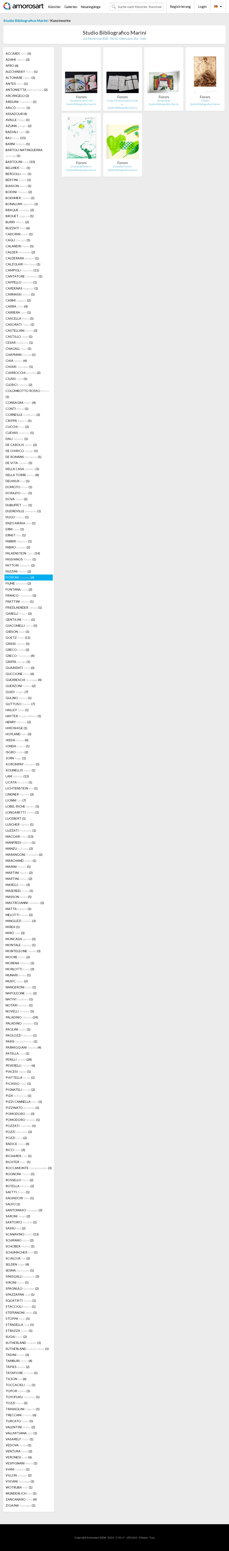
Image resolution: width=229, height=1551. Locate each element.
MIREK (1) (13, 927)
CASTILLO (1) (19, 336)
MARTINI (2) (19, 872)
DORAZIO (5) (19, 493)
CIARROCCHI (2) (23, 373)
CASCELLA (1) (20, 318)
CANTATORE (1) (24, 276)
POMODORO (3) (20, 1114)
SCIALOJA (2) (18, 1258)
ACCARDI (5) (18, 53)
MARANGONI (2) (24, 854)
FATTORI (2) (20, 565)
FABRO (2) (18, 547)
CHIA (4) (16, 360)
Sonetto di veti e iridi (81, 100)
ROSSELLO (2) (19, 1180)
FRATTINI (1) (20, 601)
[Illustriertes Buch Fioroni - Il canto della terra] (81, 138)
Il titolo (205, 100)
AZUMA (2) (19, 126)
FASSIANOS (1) (21, 559)
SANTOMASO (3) (24, 1210)
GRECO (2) (17, 650)
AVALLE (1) (18, 120)
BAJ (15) (16, 138)
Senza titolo (163, 100)
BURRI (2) (17, 222)
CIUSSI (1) (16, 379)
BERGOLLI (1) (18, 174)
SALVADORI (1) (20, 1198)
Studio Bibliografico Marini (25, 20)
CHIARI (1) (19, 366)
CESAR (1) (19, 342)
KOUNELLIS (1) (20, 770)
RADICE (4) (17, 1144)
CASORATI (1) (20, 324)
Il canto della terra (81, 166)
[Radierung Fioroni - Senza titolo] (164, 72)
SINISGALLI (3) (22, 1276)
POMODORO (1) (23, 1120)
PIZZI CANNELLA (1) (24, 1101)
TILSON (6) (16, 1379)
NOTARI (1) (19, 1005)
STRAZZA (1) (19, 1330)
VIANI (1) (18, 1469)
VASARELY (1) (19, 1439)
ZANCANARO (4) (21, 1499)
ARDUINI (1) (21, 102)
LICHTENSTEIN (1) (22, 788)
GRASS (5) (18, 643)
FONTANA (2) (19, 589)
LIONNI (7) (16, 800)
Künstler (54, 7)
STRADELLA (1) (20, 1324)
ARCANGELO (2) (17, 96)
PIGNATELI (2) (20, 1089)
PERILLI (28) (19, 1059)
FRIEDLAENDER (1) (24, 607)
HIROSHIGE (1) (16, 728)
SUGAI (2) (16, 1337)
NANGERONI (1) (21, 987)
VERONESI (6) (19, 1457)
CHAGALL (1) (18, 348)
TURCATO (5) (19, 1421)
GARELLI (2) (19, 613)
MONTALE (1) (21, 945)
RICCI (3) (15, 1150)
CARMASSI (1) (20, 294)
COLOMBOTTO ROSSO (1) (27, 394)
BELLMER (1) (18, 168)
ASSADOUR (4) (16, 114)
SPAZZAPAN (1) (20, 1294)
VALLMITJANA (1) (21, 1433)
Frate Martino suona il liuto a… (122, 102)
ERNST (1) (16, 535)
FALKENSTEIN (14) (23, 553)
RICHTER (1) (18, 1162)
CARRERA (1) (18, 312)
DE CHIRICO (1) (22, 451)
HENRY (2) (18, 722)
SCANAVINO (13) (22, 1234)
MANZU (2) (19, 848)
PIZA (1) (18, 1095)
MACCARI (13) (19, 836)
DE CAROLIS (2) (21, 445)
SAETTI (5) (18, 1192)
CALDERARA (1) (22, 258)
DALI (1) (17, 439)
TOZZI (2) (17, 1403)
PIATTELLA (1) (20, 1077)
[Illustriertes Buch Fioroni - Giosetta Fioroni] (122, 138)
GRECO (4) (20, 656)
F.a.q (152, 1537)
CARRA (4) (17, 306)
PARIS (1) (21, 1041)
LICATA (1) (19, 782)
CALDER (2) (20, 252)
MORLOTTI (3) (20, 969)
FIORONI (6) (20, 577)
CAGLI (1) (18, 240)
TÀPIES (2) (18, 1367)
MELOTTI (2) (19, 915)
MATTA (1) (18, 909)
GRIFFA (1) (18, 662)
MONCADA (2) (21, 939)
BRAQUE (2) (20, 210)
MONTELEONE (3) (23, 951)
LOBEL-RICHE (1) (22, 806)
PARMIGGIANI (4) (23, 1047)
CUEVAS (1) (20, 433)
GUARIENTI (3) (20, 668)
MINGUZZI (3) (21, 921)
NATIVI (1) (19, 999)
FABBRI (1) (19, 541)
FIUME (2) (18, 583)
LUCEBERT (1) (16, 818)
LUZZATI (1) (21, 830)
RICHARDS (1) (19, 1156)
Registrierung (180, 6)
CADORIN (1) (19, 234)
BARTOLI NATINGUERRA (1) (24, 153)
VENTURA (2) (19, 1451)
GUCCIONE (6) (20, 674)
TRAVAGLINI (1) (23, 1409)
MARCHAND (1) (21, 860)
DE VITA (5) (19, 463)
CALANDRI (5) (20, 246)
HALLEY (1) (17, 710)
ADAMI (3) (18, 59)
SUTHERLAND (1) (23, 1343)
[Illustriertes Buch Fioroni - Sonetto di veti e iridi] (81, 72)
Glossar (143, 1537)
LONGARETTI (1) (22, 812)
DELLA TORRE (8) (22, 475)
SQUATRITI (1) (21, 1300)
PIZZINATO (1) (22, 1108)
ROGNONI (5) (20, 1174)
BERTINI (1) (18, 180)
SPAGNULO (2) (22, 1288)
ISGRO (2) (17, 752)
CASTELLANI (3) (21, 330)
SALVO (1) (13, 1204)
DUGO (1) (17, 517)
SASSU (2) (15, 1228)
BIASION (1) (18, 186)
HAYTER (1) (23, 716)
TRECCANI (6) (21, 1415)
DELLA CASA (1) (22, 469)
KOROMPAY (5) (22, 764)
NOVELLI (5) (20, 1011)
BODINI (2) (19, 192)
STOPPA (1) (18, 1318)
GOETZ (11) (18, 637)
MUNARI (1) (18, 975)
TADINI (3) (17, 1355)
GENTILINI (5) (20, 619)
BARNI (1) (18, 144)
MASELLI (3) (18, 885)
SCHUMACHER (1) (22, 1252)
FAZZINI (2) (18, 571)
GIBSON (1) (17, 631)
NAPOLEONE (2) (21, 993)
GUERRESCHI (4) (24, 680)
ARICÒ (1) (18, 108)
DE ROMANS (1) (23, 457)
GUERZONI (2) (21, 686)
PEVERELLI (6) (20, 1065)
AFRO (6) (12, 65)
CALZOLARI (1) (23, 264)
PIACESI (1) (18, 1071)
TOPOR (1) (18, 1391)
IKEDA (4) (17, 740)
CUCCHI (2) (17, 427)
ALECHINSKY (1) (22, 71)
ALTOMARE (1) (20, 77)
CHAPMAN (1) (21, 354)
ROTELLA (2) (20, 1186)
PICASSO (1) (18, 1083)
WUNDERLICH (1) (21, 1493)
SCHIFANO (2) (20, 1240)
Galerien (70, 7)
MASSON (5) (19, 897)
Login (202, 6)
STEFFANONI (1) (21, 1312)
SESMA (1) (20, 1270)
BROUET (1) (20, 216)
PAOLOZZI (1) (21, 1035)
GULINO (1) (19, 698)
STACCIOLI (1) (21, 1306)
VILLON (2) (19, 1475)
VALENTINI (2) (20, 1427)
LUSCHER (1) (20, 824)
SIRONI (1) (17, 1282)
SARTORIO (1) (21, 1222)
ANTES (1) (17, 83)
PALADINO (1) (22, 1023)
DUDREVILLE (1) (23, 511)
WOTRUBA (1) (19, 1487)
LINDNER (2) (20, 794)
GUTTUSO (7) (20, 704)
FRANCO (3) (21, 595)
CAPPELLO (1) (21, 282)
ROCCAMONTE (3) (29, 1168)
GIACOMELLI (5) (21, 625)
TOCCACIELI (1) (20, 1385)
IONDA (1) (18, 746)
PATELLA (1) (17, 1053)
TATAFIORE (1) (22, 1373)
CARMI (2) (18, 300)
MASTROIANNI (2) (25, 903)
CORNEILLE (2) (23, 414)
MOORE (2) (18, 957)
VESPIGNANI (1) (21, 1463)
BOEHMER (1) (20, 198)
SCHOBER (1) (20, 1246)
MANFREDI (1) (20, 842)
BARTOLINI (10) (20, 162)
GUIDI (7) (17, 692)
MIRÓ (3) (15, 933)
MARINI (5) (18, 866)
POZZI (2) (19, 1132)
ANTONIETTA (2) (27, 90)
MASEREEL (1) (19, 891)
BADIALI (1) (17, 132)
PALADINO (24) (22, 1017)
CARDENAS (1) (22, 288)
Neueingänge (91, 7)
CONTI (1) (17, 408)
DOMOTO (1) (19, 487)
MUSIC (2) (17, 981)
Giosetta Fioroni (122, 166)
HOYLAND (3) (18, 734)
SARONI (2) (18, 1216)
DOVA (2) (17, 499)
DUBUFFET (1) (19, 505)
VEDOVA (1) (18, 1445)
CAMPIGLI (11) (22, 270)
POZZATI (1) (21, 1126)
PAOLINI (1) (18, 1029)
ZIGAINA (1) (20, 1505)
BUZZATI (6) (18, 228)
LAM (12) (17, 776)
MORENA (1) (20, 963)
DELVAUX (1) (18, 481)
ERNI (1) (15, 529)
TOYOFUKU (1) (23, 1397)
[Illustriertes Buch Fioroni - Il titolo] (205, 72)
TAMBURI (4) (19, 1361)
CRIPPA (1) (19, 421)
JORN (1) (16, 758)
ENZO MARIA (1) (21, 523)
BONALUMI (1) (22, 204)
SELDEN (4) (17, 1264)
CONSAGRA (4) (21, 402)
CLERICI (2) (19, 385)
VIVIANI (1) (20, 1481)
